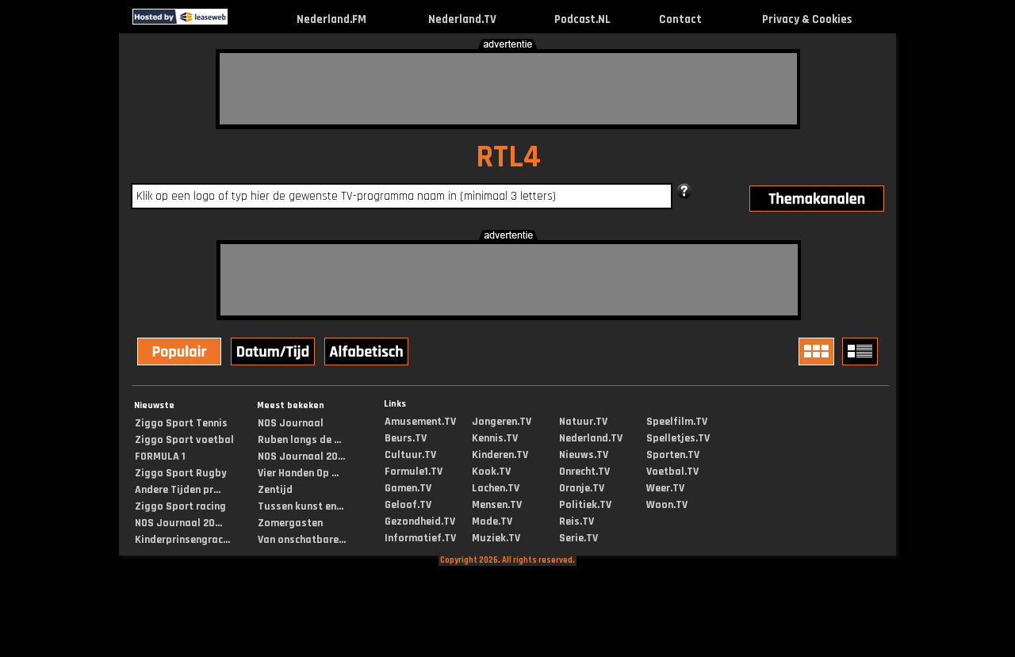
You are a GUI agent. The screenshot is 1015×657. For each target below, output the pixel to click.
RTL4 (508, 157)
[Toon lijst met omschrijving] (862, 351)
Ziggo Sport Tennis (181, 423)
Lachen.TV (495, 488)
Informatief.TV (420, 538)
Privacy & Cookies (807, 19)
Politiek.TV (585, 505)
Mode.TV (492, 521)
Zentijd (275, 490)
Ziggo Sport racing (180, 506)
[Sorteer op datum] (274, 353)
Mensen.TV (497, 505)
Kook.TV (491, 471)
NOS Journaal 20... (178, 523)
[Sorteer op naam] (368, 353)
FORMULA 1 (160, 456)
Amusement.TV (420, 421)
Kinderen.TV (500, 455)
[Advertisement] (508, 88)
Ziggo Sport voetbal (184, 440)
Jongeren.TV (501, 421)
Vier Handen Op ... (298, 473)
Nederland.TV (462, 19)
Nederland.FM (331, 19)
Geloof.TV (408, 505)
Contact (680, 19)
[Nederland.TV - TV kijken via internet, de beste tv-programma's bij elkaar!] (241, 21)
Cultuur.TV (410, 455)
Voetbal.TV (672, 471)
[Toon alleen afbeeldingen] (818, 351)
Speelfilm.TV (676, 421)
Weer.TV (665, 488)
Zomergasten (290, 523)
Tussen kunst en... (300, 506)
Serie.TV (578, 538)
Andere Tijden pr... (177, 490)
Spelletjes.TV (678, 438)
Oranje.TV (581, 488)
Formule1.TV (413, 471)
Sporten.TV (672, 455)
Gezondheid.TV (420, 521)
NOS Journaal (291, 423)
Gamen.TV (408, 488)
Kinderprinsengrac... (182, 540)
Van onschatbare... (302, 540)
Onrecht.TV (584, 471)
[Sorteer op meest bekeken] (180, 353)
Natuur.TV (583, 421)
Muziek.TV (496, 538)
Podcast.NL (582, 19)
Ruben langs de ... (299, 440)
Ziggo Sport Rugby (181, 473)
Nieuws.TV (583, 455)
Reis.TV (576, 521)
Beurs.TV (406, 438)
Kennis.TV (495, 438)
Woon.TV (667, 505)
